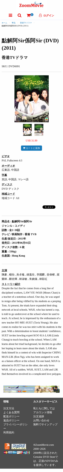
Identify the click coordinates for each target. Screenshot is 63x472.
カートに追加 (32, 148)
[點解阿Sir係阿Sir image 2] (38, 130)
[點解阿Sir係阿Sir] (27, 129)
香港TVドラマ (26, 23)
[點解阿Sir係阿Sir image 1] (27, 130)
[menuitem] (10, 15)
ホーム (4, 23)
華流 (13, 23)
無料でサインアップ (45, 424)
